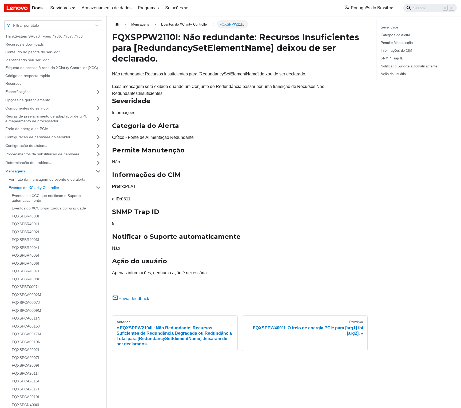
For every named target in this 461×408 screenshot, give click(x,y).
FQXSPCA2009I (25, 365)
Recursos (13, 83)
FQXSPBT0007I (25, 287)
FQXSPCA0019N (26, 342)
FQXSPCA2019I (25, 397)
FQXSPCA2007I (25, 358)
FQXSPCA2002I (25, 350)
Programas (148, 8)
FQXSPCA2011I (25, 373)
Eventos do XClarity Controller (34, 187)
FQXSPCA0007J (26, 302)
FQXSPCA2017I (25, 389)
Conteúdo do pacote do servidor (32, 52)
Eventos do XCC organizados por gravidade (49, 208)
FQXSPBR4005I (25, 255)
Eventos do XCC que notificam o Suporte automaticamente (46, 198)
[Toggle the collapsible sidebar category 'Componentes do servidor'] (98, 108)
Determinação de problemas (29, 162)
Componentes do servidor (27, 108)
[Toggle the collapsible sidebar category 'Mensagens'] (98, 171)
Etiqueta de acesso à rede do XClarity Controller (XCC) (51, 68)
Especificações (17, 92)
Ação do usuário (393, 74)
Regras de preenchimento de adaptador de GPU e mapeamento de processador (46, 118)
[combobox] (13, 25)
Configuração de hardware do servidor (37, 137)
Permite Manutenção (397, 43)
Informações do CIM (396, 50)
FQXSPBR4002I (25, 232)
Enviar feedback (133, 298)
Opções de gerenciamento (27, 100)
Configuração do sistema (26, 145)
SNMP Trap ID (392, 58)
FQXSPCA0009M (26, 310)
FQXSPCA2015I (25, 381)
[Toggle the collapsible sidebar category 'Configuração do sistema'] (98, 146)
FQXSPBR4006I (25, 263)
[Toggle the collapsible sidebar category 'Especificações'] (98, 92)
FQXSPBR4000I (25, 216)
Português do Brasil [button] (369, 8)
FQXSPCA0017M (26, 334)
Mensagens (15, 171)
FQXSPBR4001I (25, 224)
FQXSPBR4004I (25, 247)
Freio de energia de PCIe (26, 129)
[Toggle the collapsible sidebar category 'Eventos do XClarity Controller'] (98, 187)
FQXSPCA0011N (26, 318)
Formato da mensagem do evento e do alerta (47, 179)
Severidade (389, 27)
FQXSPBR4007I (25, 271)
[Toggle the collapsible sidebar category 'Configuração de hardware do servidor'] (98, 137)
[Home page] (117, 24)
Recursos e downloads (24, 44)
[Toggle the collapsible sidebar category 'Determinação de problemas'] (98, 163)
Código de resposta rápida (27, 76)
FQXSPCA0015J (26, 326)
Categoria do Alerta (395, 35)
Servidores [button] (60, 8)
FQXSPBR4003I (25, 239)
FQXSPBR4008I (25, 279)
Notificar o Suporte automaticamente (409, 66)
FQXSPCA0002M (26, 295)
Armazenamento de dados (107, 8)
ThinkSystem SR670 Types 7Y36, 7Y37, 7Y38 (44, 36)
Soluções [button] (174, 8)
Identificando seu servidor (27, 60)
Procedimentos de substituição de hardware (42, 154)
